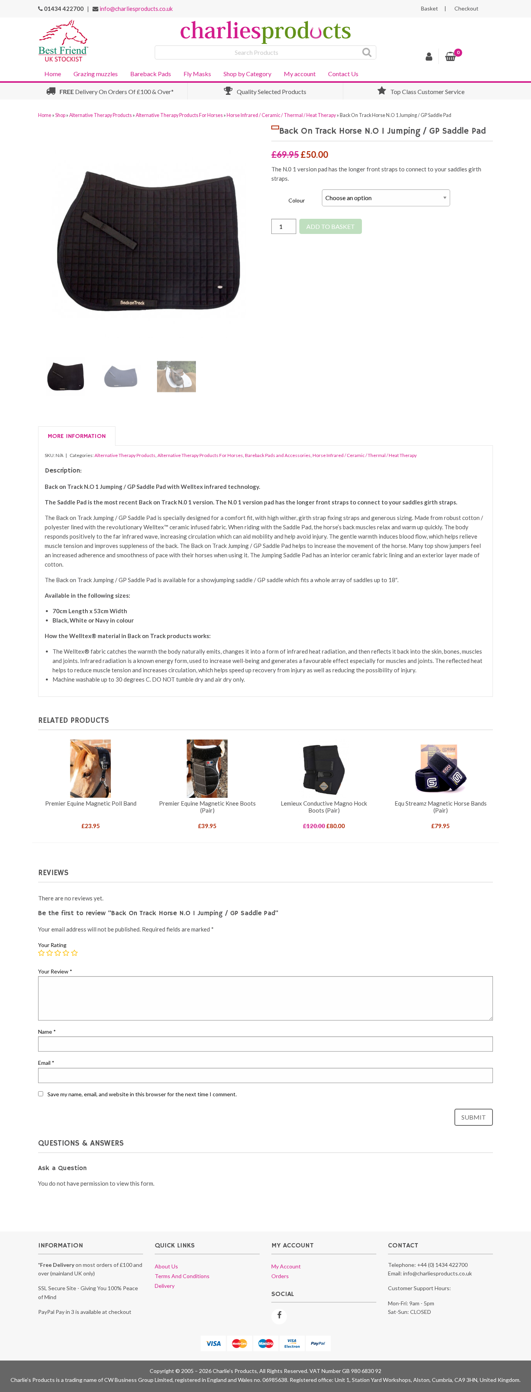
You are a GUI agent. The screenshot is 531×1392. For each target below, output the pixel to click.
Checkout (466, 8)
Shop (60, 115)
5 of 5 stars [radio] (74, 953)
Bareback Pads (150, 73)
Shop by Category (247, 73)
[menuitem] (52, 73)
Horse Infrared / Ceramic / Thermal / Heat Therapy (281, 115)
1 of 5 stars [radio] (41, 953)
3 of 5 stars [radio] (57, 953)
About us (166, 1266)
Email (46, 1062)
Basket (429, 8)
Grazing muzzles (95, 73)
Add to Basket (330, 226)
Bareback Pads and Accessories (278, 455)
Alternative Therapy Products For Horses (179, 115)
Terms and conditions (182, 1276)
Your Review (55, 971)
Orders (280, 1276)
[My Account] (429, 57)
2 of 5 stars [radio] (49, 953)
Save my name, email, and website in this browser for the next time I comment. (142, 1094)
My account (300, 73)
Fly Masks (197, 73)
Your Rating (52, 945)
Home (52, 73)
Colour (296, 200)
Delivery (165, 1285)
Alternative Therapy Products (100, 115)
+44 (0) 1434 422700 (442, 1264)
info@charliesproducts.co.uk (136, 8)
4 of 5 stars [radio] (66, 953)
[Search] (367, 52)
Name (47, 1031)
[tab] (76, 436)
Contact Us (343, 73)
